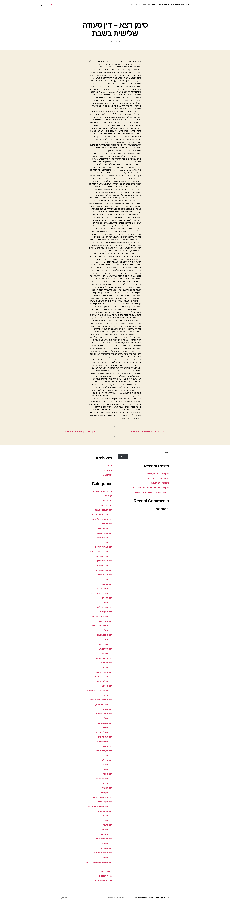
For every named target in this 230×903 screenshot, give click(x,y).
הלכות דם (108, 603)
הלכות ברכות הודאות (103, 547)
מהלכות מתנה (106, 871)
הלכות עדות (107, 755)
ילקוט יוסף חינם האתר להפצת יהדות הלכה (171, 4)
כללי (110, 867)
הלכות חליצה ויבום (104, 635)
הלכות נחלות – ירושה (103, 732)
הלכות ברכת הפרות (104, 570)
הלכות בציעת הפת (104, 538)
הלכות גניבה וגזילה (104, 589)
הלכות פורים (107, 769)
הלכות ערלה (107, 760)
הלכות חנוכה (107, 640)
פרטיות (51, 4)
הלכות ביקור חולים (104, 528)
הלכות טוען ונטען (105, 649)
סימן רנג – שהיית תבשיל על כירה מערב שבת (151, 488)
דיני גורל (108, 496)
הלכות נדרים (107, 728)
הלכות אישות (107, 524)
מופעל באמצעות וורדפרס (116, 898)
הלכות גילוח (107, 584)
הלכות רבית (107, 820)
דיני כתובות (107, 501)
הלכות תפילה (106, 848)
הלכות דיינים (107, 598)
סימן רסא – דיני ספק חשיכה (157, 474)
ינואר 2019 (108, 470)
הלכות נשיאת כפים (104, 742)
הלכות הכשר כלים (104, 607)
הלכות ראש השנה (105, 811)
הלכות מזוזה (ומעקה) (103, 704)
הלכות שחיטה (106, 830)
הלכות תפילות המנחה (103, 853)
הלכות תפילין (106, 857)
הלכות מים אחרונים (104, 714)
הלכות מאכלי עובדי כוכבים (101, 700)
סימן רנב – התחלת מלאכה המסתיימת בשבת (151, 492)
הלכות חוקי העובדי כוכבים (101, 626)
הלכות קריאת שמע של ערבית (100, 806)
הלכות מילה (107, 709)
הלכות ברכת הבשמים (103, 556)
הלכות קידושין (106, 792)
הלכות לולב (107, 695)
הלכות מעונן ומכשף (104, 723)
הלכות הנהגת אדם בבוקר (102, 616)
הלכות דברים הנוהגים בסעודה (100, 593)
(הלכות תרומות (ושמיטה (102, 491)
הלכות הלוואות (106, 612)
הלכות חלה (107, 630)
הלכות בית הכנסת (104, 533)
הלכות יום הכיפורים (104, 658)
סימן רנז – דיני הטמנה (160, 483)
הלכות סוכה (107, 746)
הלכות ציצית (107, 788)
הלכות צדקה (107, 783)
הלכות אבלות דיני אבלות (102, 514)
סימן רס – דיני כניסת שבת (158, 478)
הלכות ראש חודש (105, 816)
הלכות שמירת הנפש (104, 839)
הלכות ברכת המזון (104, 561)
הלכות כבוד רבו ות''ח (103, 677)
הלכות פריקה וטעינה (103, 779)
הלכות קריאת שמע (104, 802)
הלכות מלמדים (106, 718)
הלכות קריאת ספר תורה (102, 797)
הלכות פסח (107, 774)
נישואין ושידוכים (105, 876)
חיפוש (167, 452)
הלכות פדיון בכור (105, 765)
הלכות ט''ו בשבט (105, 644)
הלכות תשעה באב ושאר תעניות (99, 862)
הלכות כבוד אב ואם (104, 672)
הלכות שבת (115, 17)
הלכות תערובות (106, 843)
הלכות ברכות (107, 542)
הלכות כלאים (106, 686)
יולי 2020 (108, 466)
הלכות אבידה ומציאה (103, 510)
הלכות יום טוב (106, 663)
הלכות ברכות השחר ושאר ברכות (99, 552)
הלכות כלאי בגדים (104, 681)
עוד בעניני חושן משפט (103, 881)
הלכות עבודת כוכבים (103, 751)
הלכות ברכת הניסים (104, 565)
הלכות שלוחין (106, 834)
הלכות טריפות (106, 653)
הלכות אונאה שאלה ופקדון (101, 519)
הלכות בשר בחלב (105, 575)
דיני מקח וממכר (105, 505)
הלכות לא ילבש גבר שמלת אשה (99, 691)
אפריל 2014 (107, 475)
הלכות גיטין (107, 579)
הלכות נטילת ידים (105, 737)
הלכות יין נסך (106, 667)
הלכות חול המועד (105, 621)
